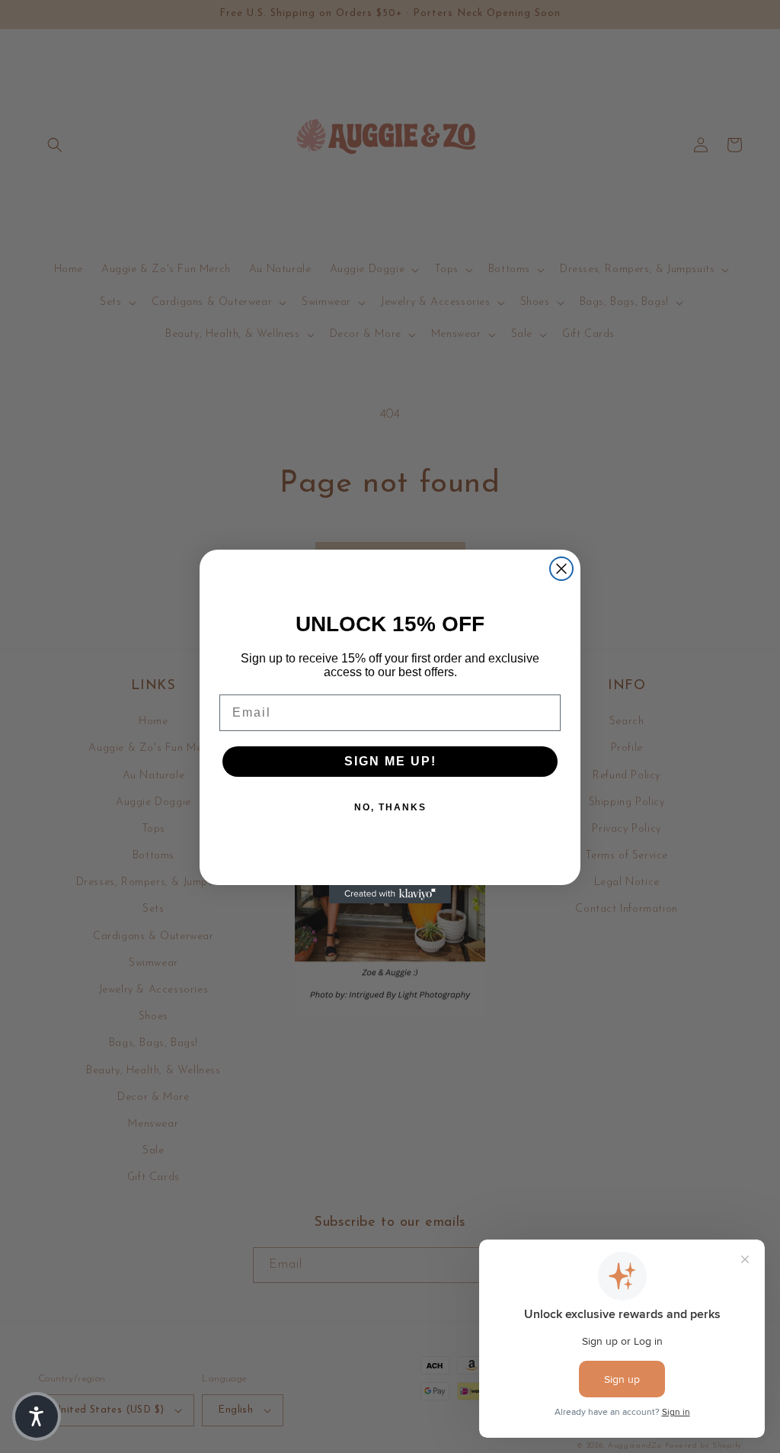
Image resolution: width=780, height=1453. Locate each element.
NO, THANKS (390, 807)
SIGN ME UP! (390, 761)
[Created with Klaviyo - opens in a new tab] (390, 894)
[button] (36, 1416)
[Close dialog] (561, 568)
